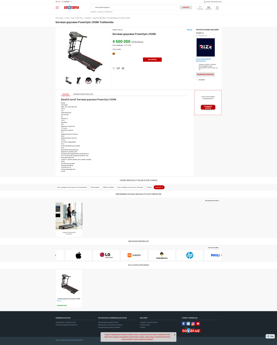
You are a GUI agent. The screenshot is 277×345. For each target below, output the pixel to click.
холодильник (108, 12)
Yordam (142, 327)
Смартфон (93, 12)
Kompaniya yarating (208, 107)
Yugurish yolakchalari (99, 18)
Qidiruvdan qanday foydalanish (66, 325)
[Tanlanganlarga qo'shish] (114, 68)
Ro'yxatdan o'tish (216, 1)
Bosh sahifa (59, 18)
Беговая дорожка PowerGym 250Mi (69, 299)
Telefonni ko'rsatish (205, 74)
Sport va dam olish (77, 18)
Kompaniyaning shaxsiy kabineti (109, 327)
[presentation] (55, 255)
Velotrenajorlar (94, 187)
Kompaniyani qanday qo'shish (108, 322)
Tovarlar (66, 18)
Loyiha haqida (145, 325)
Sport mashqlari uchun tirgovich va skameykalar (72, 187)
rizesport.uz (200, 33)
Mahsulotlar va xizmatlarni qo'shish (110, 325)
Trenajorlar (87, 18)
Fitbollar (149, 187)
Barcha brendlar (213, 247)
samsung (101, 12)
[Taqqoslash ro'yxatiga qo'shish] (118, 69)
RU (57, 1)
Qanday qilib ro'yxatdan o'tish (66, 322)
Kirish (208, 1)
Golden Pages (60, 340)
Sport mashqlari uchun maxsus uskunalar (130, 187)
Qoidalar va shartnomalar (148, 322)
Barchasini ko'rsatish (212, 200)
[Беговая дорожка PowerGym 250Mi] (69, 284)
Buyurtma (152, 59)
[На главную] (71, 7)
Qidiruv (186, 7)
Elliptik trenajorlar (108, 187)
